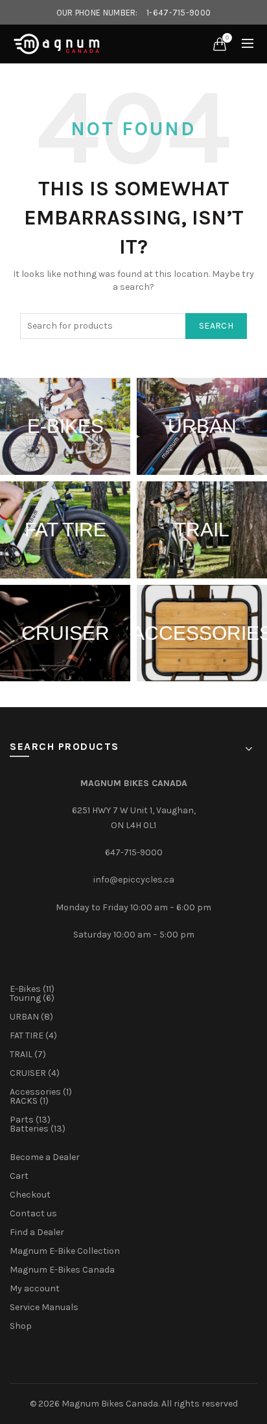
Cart (19, 1175)
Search (216, 325)
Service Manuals (44, 1307)
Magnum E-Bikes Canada (62, 1269)
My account (35, 1288)
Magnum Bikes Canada (110, 1403)
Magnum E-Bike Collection (65, 1250)
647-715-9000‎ (134, 852)
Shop (21, 1325)
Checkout (30, 1194)
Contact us (33, 1213)
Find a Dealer (37, 1232)
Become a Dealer (45, 1157)
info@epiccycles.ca (133, 879)
